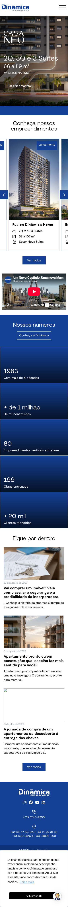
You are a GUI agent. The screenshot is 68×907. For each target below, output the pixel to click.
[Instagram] (24, 802)
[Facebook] (30, 802)
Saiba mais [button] (27, 882)
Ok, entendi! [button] (34, 895)
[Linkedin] (43, 802)
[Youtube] (37, 802)
